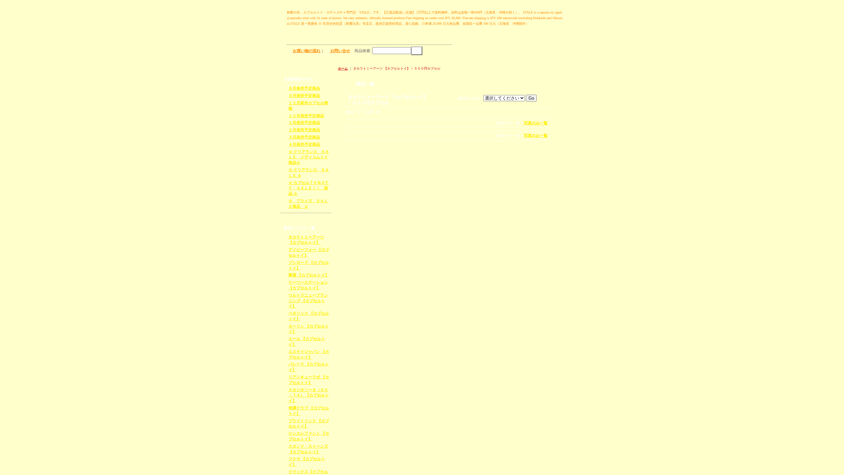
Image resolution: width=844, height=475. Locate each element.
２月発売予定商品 (304, 130)
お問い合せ (340, 50)
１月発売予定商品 (304, 122)
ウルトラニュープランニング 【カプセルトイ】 (308, 301)
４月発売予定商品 (304, 144)
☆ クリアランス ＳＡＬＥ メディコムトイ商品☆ (308, 157)
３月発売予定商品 (304, 137)
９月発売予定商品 (304, 95)
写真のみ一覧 (536, 123)
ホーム (343, 68)
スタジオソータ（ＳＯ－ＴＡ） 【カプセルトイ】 (308, 395)
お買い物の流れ (306, 50)
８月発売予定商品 (304, 88)
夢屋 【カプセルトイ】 (308, 275)
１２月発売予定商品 (306, 115)
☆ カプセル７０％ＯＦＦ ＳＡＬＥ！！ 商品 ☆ (308, 188)
